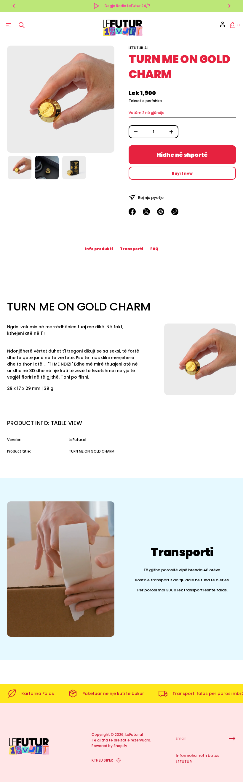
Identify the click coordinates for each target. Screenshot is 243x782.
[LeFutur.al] (122, 25)
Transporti (131, 248)
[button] (21, 25)
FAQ (154, 248)
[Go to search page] (21, 25)
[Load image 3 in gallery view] (74, 167)
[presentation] (60, 99)
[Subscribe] (232, 738)
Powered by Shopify (109, 745)
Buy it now (182, 173)
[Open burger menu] (8, 25)
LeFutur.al (138, 47)
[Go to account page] (222, 26)
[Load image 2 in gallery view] (47, 167)
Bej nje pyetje (151, 197)
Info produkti (99, 248)
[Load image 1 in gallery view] (19, 167)
